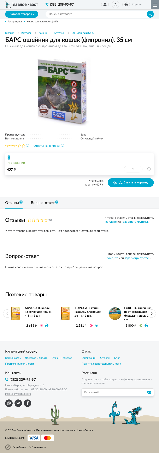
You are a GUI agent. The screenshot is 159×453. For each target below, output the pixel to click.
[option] (62, 90)
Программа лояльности (19, 364)
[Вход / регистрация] (105, 4)
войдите (111, 221)
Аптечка (59, 33)
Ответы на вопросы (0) (49, 145)
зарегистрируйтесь (136, 221)
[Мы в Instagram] (9, 403)
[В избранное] (149, 169)
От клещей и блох (83, 33)
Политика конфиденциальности (101, 364)
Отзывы (105, 358)
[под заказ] (47, 325)
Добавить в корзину (133, 182)
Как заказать (13, 358)
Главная (9, 33)
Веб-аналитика (37, 447)
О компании (89, 358)
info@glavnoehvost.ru (18, 394)
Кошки (43, 33)
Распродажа (15, 21)
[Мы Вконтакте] (18, 403)
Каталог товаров (21, 14)
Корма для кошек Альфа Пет (43, 21)
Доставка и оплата (36, 358)
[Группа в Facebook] (27, 403)
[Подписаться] (150, 392)
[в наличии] (146, 325)
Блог (117, 358)
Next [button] (152, 313)
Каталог (26, 33)
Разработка (19, 447)
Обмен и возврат (62, 358)
